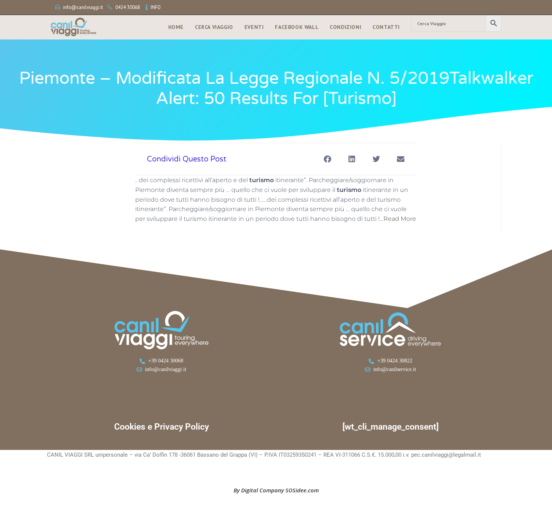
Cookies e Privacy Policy (161, 427)
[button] (327, 159)
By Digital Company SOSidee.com (276, 490)
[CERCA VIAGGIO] (456, 23)
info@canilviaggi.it (83, 7)
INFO (156, 7)
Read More (399, 218)
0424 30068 (127, 7)
